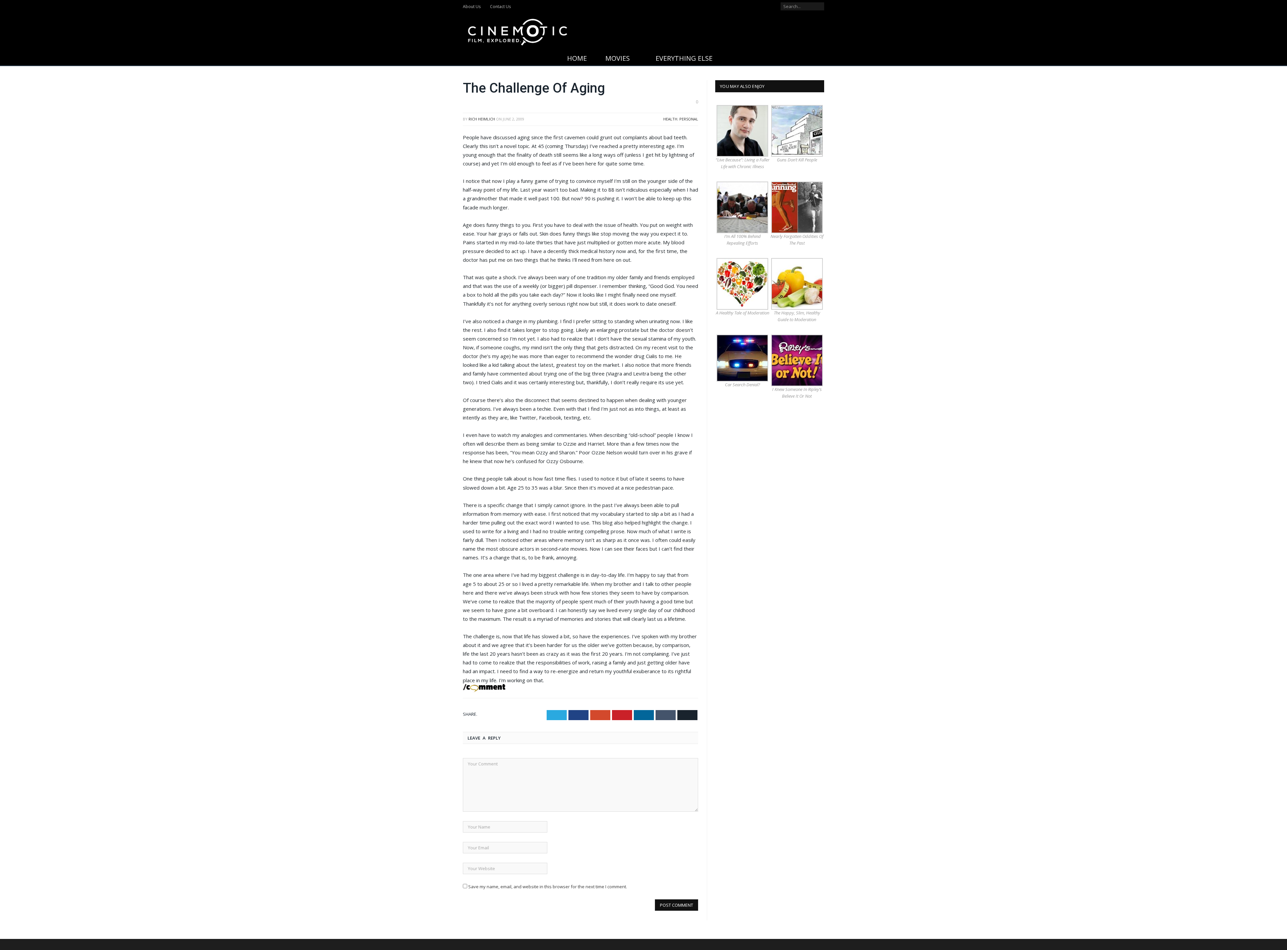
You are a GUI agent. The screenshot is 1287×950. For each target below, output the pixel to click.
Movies (617, 58)
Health (670, 118)
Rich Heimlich (482, 118)
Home (577, 58)
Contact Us (500, 6)
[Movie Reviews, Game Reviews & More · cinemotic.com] (517, 30)
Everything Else (684, 58)
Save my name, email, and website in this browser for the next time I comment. (547, 887)
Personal (688, 118)
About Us (472, 6)
